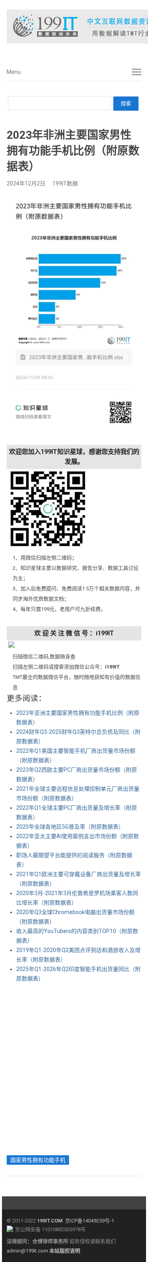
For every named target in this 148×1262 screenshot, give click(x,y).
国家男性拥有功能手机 (38, 1160)
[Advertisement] (74, 1067)
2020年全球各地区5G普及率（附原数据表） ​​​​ (70, 827)
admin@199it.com (28, 1251)
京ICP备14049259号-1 (89, 1221)
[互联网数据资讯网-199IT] (74, 26)
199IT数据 (65, 183)
